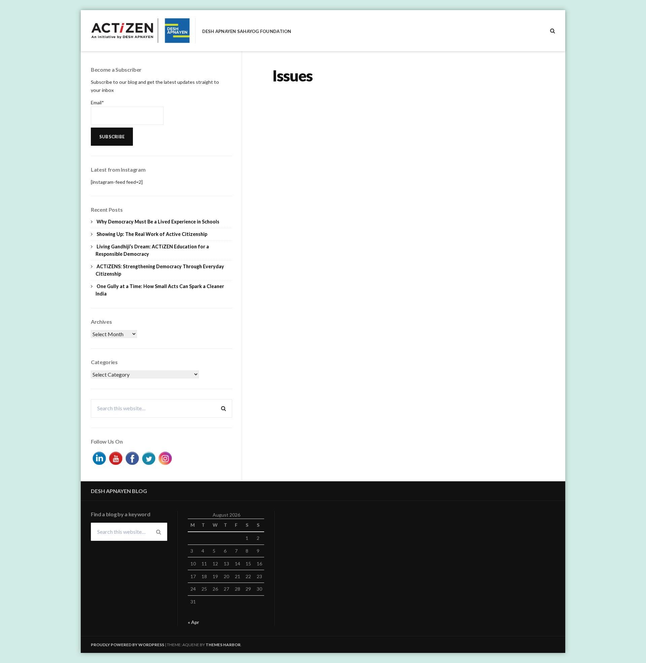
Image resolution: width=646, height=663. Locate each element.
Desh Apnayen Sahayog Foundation (246, 31)
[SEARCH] (552, 30)
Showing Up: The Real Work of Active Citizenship (152, 234)
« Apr (193, 622)
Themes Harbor (223, 644)
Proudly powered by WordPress (127, 644)
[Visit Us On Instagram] (165, 457)
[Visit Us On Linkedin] (99, 457)
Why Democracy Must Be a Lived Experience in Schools (158, 221)
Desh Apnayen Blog (119, 491)
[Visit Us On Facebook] (132, 457)
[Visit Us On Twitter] (148, 457)
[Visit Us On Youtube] (115, 457)
